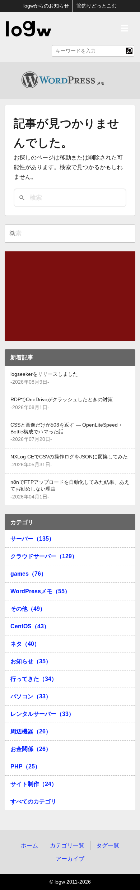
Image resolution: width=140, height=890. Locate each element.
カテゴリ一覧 (67, 845)
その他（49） (28, 609)
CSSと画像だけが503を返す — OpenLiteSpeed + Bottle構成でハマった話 (66, 428)
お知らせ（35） (30, 661)
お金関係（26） (30, 749)
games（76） (28, 574)
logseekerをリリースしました (44, 374)
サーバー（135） (32, 539)
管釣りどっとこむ (96, 6)
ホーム (29, 845)
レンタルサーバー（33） (42, 714)
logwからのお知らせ (46, 6)
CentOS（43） (30, 626)
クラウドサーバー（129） (44, 556)
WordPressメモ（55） (40, 591)
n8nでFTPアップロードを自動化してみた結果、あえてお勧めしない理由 (69, 486)
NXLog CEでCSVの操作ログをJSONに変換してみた (69, 456)
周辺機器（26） (30, 731)
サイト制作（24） (33, 784)
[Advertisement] (70, 296)
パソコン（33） (30, 696)
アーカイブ (70, 859)
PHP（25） (25, 766)
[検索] (129, 51)
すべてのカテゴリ (33, 801)
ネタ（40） (25, 644)
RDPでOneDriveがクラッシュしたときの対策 (61, 399)
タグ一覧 (107, 845)
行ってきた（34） (33, 679)
